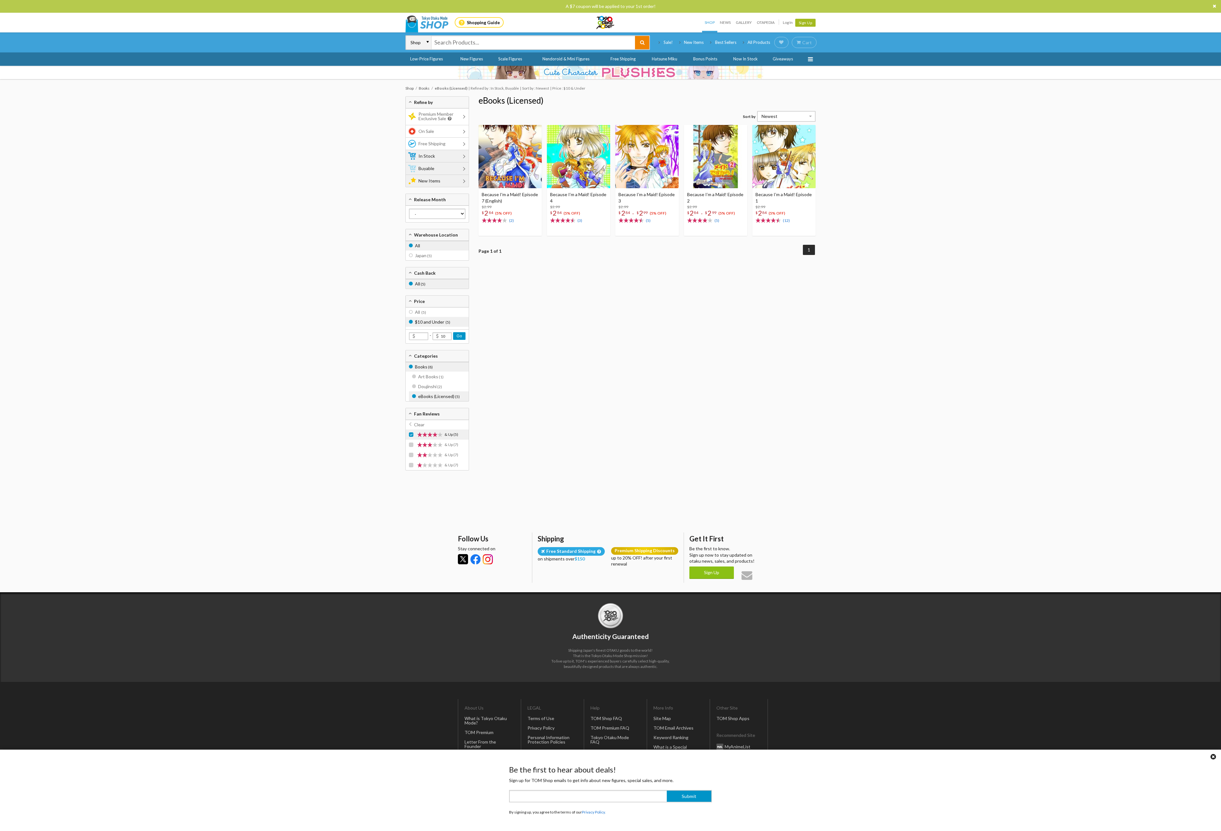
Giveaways (783, 58)
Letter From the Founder (480, 744)
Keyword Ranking (670, 737)
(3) (579, 220)
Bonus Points (705, 58)
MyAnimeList (737, 746)
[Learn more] (449, 118)
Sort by (749, 116)
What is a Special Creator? (670, 749)
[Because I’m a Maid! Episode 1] (784, 156)
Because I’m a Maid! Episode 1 (783, 197)
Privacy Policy (541, 728)
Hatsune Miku (664, 58)
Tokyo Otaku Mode (606, 22)
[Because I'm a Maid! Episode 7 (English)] (510, 156)
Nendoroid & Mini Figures (566, 58)
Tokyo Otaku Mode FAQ (609, 740)
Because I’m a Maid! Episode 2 (715, 197)
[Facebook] (475, 559)
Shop (710, 22)
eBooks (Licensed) (511, 100)
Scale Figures (510, 58)
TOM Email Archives (673, 728)
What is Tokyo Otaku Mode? (486, 720)
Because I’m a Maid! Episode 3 (646, 197)
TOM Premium (479, 732)
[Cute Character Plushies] (610, 72)
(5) (648, 220)
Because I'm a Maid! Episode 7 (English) (510, 197)
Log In (788, 22)
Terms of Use (541, 718)
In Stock (426, 156)
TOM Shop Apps (732, 718)
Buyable (426, 168)
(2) (511, 220)
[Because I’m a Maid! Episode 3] (647, 156)
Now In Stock (745, 58)
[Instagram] (488, 559)
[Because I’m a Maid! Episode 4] (578, 156)
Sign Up (805, 22)
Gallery (744, 22)
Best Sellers (725, 42)
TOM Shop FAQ (606, 718)
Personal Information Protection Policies (548, 740)
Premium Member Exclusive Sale (435, 116)
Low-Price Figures (426, 58)
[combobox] (533, 42)
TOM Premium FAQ (609, 728)
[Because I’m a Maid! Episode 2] (715, 156)
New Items (694, 42)
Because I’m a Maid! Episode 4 (578, 197)
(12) (786, 220)
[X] (463, 559)
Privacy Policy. (594, 812)
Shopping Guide (483, 22)
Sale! (668, 42)
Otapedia (766, 22)
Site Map (662, 718)
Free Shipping (623, 58)
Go (459, 336)
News (725, 22)
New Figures (471, 58)
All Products (759, 42)
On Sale (426, 131)
